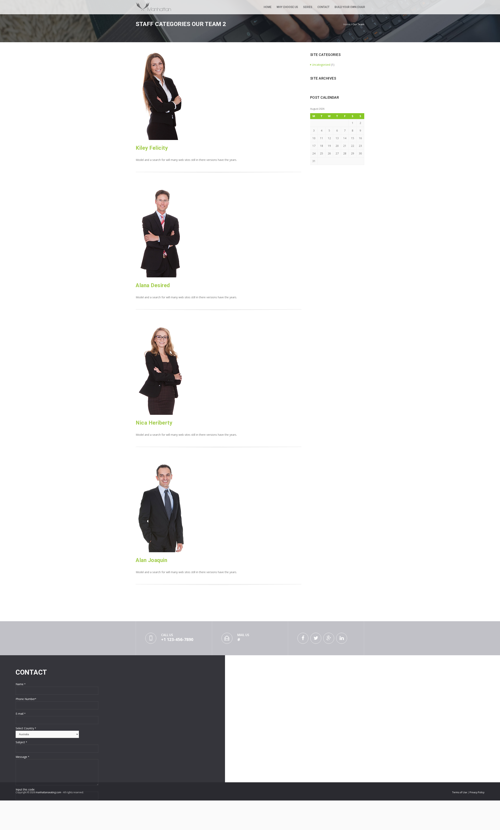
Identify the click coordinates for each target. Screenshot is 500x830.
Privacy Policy (477, 792)
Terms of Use (460, 792)
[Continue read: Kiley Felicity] (161, 139)
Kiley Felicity (152, 148)
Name (21, 684)
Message (22, 757)
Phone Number (26, 699)
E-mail (21, 713)
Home (267, 7)
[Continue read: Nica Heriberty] (161, 414)
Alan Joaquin (151, 560)
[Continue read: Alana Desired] (161, 276)
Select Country (26, 728)
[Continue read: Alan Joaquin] (161, 551)
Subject (21, 742)
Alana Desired (153, 285)
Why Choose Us (287, 7)
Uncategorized (321, 64)
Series (307, 7)
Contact (323, 7)
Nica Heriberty (154, 423)
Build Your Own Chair (350, 7)
